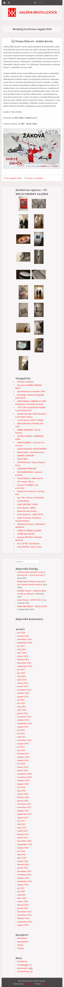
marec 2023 (22, 683)
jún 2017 (21, 821)
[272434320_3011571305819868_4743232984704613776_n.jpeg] (39, 351)
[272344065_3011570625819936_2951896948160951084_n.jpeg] (39, 298)
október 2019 (23, 757)
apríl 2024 (22, 652)
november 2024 (24, 639)
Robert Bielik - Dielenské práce (30, 452)
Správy (20, 945)
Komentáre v (24, 968)
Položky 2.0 (24, 965)
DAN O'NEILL (22, 459)
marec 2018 (22, 794)
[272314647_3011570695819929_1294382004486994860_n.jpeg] (23, 334)
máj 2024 (21, 649)
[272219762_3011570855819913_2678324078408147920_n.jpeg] (23, 227)
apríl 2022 (22, 710)
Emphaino (45, 984)
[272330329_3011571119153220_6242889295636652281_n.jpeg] (23, 298)
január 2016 (22, 868)
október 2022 (23, 693)
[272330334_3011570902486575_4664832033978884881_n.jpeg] (39, 334)
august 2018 (23, 784)
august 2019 (23, 760)
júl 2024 (21, 646)
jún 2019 (21, 763)
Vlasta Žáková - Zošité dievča (30, 478)
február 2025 (23, 636)
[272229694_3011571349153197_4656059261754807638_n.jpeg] (23, 369)
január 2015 (22, 908)
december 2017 (24, 804)
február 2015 (23, 905)
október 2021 (23, 720)
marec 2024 (22, 656)
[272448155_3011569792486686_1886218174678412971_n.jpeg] (23, 352)
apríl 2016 (22, 857)
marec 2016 (22, 861)
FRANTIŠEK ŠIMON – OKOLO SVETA (32, 606)
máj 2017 (21, 824)
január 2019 (22, 770)
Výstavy (20, 948)
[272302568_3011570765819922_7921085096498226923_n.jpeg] (23, 281)
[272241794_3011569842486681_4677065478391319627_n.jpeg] (39, 245)
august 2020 (23, 743)
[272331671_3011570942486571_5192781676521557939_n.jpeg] (23, 263)
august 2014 (23, 925)
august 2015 (23, 884)
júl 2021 (21, 730)
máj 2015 (21, 895)
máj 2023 (21, 676)
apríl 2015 (22, 898)
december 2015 (24, 871)
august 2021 (23, 726)
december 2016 (24, 841)
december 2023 (24, 663)
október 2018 (23, 780)
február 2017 (23, 834)
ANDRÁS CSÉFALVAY (25, 455)
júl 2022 (21, 700)
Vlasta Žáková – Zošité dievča (34, 41)
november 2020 (24, 740)
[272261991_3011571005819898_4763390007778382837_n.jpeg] (23, 210)
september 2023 (24, 666)
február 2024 (23, 659)
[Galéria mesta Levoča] (32, 16)
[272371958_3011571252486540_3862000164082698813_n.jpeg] (39, 281)
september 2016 (24, 844)
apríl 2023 (22, 679)
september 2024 (24, 642)
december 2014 (24, 911)
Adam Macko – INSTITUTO (28, 600)
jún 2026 (21, 632)
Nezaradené (22, 941)
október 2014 (23, 918)
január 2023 (22, 686)
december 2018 (24, 774)
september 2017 (24, 814)
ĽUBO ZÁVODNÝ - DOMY (27, 504)
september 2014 (24, 921)
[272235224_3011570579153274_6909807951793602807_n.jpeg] (23, 316)
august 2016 (23, 847)
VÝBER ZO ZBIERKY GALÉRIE (29, 530)
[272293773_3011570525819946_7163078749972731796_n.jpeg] (23, 245)
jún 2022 (21, 703)
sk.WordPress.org (24, 971)
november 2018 (24, 777)
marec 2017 (22, 831)
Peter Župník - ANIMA (26, 508)
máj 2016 (21, 854)
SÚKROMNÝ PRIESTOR (26, 468)
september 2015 (24, 881)
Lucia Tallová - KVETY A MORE (30, 420)
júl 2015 (21, 888)
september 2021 (24, 723)
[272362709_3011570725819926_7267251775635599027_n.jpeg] (39, 227)
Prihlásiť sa (22, 961)
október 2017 (23, 810)
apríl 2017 (22, 827)
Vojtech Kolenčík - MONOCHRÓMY (31, 449)
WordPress (29, 984)
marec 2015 (22, 901)
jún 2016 (21, 851)
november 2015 (24, 874)
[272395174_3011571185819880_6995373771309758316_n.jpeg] (39, 263)
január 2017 (22, 837)
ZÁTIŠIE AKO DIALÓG (26, 534)
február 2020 (23, 753)
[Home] (4, 3)
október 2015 (23, 878)
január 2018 (22, 800)
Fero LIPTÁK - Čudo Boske (28, 543)
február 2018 (23, 797)
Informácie (22, 938)
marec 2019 (22, 767)
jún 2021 (21, 733)
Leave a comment (35, 178)
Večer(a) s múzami (25, 381)
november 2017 (24, 807)
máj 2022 (21, 706)
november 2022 (24, 689)
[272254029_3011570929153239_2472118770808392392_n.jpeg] (39, 210)
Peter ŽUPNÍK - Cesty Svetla (29, 547)
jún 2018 (21, 787)
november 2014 (24, 915)
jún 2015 (21, 891)
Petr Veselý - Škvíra (25, 481)
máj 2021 (21, 736)
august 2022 (23, 696)
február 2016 (23, 864)
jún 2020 (21, 750)
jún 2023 (21, 673)
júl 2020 (21, 747)
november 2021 (24, 716)
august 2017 (23, 817)
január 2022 (22, 713)
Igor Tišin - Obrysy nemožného (30, 497)
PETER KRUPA (23, 501)
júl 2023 (21, 669)
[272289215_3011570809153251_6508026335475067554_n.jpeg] (39, 316)
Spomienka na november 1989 (31, 391)
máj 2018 (21, 790)
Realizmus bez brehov (27, 511)
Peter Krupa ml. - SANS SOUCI (30, 514)
